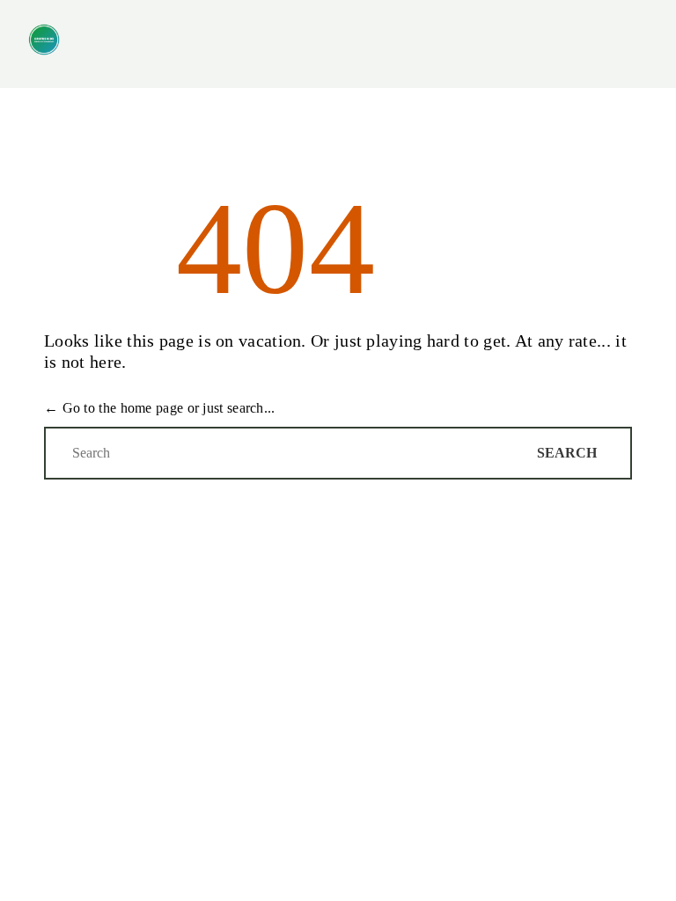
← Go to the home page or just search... (160, 407)
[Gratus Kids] (44, 39)
